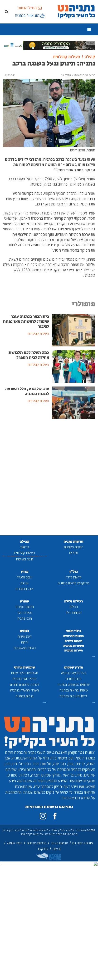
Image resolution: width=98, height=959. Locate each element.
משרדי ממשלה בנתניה (24, 690)
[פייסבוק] (55, 816)
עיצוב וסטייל (24, 577)
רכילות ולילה (73, 601)
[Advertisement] (49, 477)
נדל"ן (73, 571)
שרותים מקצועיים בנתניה (73, 684)
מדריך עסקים (73, 667)
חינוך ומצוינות (24, 559)
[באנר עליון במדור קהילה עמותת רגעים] (49, 45)
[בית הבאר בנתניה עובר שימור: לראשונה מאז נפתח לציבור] (73, 329)
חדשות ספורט (24, 606)
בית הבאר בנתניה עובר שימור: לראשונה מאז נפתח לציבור (26, 322)
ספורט (24, 601)
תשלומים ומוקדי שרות (24, 673)
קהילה (24, 541)
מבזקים (73, 552)
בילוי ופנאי (73, 630)
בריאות (24, 547)
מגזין (24, 571)
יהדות (24, 642)
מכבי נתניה (24, 618)
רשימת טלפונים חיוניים (24, 684)
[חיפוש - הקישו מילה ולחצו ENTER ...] (6, 12)
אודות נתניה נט (82, 843)
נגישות (57, 848)
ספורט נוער (24, 612)
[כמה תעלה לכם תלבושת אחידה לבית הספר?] (73, 366)
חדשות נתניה (73, 541)
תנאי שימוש (14, 843)
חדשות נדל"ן (74, 577)
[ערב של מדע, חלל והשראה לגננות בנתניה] (73, 402)
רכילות (73, 606)
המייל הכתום (27, 7)
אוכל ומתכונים (25, 588)
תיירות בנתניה (73, 650)
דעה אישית (25, 636)
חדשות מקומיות (73, 547)
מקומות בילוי (73, 612)
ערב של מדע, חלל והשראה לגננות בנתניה (27, 391)
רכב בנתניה (73, 678)
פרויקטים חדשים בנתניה (73, 583)
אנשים (24, 583)
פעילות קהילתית (24, 552)
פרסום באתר (59, 843)
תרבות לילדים (73, 641)
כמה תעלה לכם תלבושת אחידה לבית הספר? (29, 355)
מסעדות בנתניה (73, 645)
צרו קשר (42, 848)
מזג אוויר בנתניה (27, 15)
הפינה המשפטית (25, 648)
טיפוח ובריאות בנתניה (73, 690)
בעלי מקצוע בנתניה (73, 673)
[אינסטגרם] (43, 816)
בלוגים (24, 630)
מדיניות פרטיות (36, 843)
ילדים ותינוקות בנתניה (73, 696)
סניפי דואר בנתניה (24, 678)
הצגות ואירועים (73, 636)
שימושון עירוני (24, 667)
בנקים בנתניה (25, 696)
